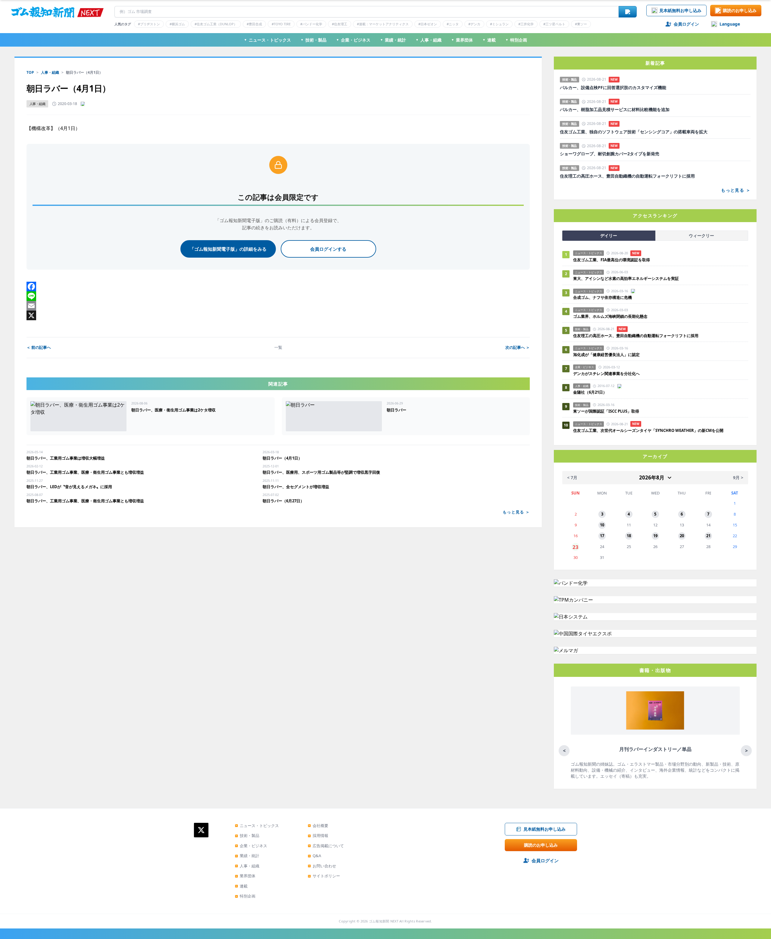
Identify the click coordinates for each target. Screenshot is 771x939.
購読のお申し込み (740, 10)
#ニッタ (453, 24)
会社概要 (318, 825)
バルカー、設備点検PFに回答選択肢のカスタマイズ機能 (613, 87)
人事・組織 (429, 40)
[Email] (278, 306)
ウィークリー (701, 235)
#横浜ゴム (177, 24)
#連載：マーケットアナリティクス (383, 24)
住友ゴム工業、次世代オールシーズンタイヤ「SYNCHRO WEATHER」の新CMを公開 (648, 430)
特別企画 (516, 40)
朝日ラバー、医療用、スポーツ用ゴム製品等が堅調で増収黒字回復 (321, 472)
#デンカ (474, 24)
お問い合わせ (322, 866)
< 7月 (572, 477)
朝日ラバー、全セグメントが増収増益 (296, 486)
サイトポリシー (324, 876)
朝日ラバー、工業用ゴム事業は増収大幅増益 (66, 458)
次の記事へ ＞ (517, 347)
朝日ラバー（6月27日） (283, 500)
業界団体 (462, 40)
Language (729, 24)
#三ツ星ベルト (554, 24)
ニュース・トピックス (267, 40)
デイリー (608, 235)
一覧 (278, 347)
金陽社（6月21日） (590, 392)
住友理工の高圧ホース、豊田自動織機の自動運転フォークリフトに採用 (627, 176)
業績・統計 (393, 40)
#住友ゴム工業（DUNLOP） (216, 24)
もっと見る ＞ (516, 512)
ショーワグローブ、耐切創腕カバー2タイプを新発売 (609, 153)
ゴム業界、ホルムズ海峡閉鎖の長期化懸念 (612, 316)
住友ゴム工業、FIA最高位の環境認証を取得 (611, 259)
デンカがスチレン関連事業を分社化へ (606, 373)
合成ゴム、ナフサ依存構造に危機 (602, 297)
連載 (489, 40)
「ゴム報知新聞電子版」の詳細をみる (228, 249)
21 (708, 535)
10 (602, 525)
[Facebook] (278, 286)
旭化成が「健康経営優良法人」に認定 (606, 354)
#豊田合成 (254, 24)
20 (682, 535)
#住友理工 (339, 24)
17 (602, 535)
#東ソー (581, 24)
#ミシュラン (499, 24)
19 (655, 535)
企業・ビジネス (353, 40)
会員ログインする (328, 249)
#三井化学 (526, 24)
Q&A (314, 855)
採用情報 (318, 835)
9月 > (738, 477)
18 (629, 535)
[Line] (278, 296)
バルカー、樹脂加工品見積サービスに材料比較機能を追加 (615, 109)
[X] (278, 315)
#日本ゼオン (427, 24)
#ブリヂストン (149, 24)
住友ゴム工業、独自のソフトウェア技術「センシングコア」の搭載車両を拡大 (633, 132)
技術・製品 (313, 40)
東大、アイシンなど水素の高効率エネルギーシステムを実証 (626, 278)
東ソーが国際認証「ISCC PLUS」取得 (606, 411)
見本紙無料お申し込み (680, 10)
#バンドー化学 (311, 24)
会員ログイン (686, 24)
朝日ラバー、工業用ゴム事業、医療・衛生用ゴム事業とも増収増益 (85, 472)
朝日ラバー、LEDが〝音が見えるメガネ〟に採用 (69, 486)
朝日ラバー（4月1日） (282, 458)
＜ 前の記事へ (39, 347)
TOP (30, 72)
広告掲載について (326, 845)
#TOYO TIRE (281, 24)
